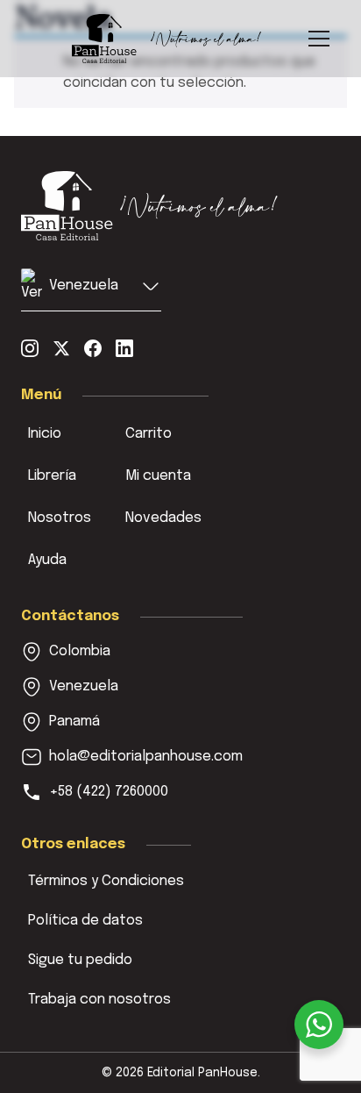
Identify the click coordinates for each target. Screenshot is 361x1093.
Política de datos (85, 920)
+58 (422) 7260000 (108, 791)
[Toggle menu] (319, 39)
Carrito (148, 433)
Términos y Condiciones (106, 881)
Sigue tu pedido (80, 960)
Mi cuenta (158, 475)
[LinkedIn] (124, 348)
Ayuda (47, 560)
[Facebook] (93, 348)
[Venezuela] (150, 205)
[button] (91, 289)
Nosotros (59, 518)
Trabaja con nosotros (99, 999)
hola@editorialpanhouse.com (146, 756)
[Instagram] (30, 348)
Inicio (44, 433)
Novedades (163, 518)
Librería (52, 475)
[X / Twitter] (61, 348)
